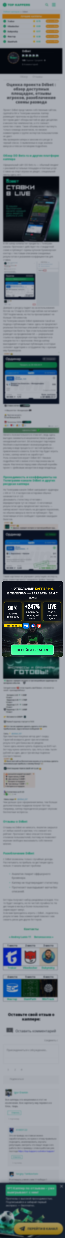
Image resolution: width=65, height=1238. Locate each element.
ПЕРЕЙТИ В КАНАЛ (32, 650)
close (60, 585)
